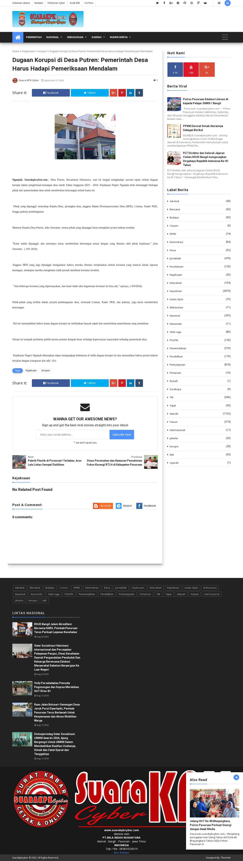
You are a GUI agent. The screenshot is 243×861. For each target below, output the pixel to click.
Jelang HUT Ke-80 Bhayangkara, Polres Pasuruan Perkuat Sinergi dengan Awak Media (210, 825)
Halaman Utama (21, 3)
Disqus (127, 505)
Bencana (175, 209)
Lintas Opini (176, 299)
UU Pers (88, 3)
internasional (177, 430)
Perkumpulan (177, 364)
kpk (172, 454)
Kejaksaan (28, 51)
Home (15, 51)
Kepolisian (176, 291)
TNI (171, 397)
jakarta (174, 438)
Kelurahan (176, 283)
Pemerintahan (178, 348)
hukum (174, 422)
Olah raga (175, 332)
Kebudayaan (75, 37)
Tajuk (173, 405)
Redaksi (39, 3)
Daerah (97, 37)
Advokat (174, 201)
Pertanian (175, 373)
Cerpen (174, 225)
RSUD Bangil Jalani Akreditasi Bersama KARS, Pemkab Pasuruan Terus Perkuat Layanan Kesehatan (55, 628)
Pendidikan (176, 356)
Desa (173, 250)
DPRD (173, 234)
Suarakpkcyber (20, 857)
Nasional (52, 37)
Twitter (91, 92)
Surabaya (175, 389)
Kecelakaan (176, 266)
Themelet (226, 857)
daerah (174, 413)
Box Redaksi (121, 852)
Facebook (52, 92)
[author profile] (15, 82)
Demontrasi (176, 242)
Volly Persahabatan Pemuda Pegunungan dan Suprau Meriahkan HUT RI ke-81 (56, 687)
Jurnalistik (175, 258)
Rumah (174, 381)
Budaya (174, 217)
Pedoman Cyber (56, 3)
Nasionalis (176, 323)
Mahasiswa (176, 307)
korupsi (42, 51)
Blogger (106, 505)
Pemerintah (34, 37)
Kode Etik (75, 3)
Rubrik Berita (119, 37)
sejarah (174, 462)
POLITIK (174, 340)
